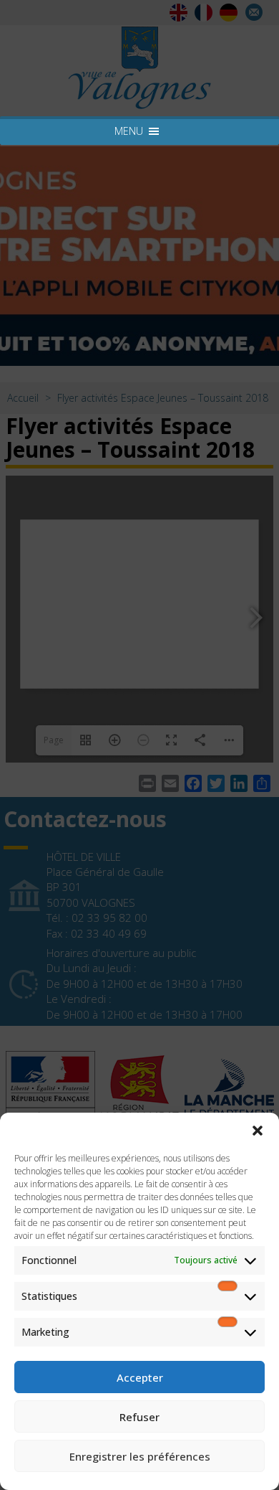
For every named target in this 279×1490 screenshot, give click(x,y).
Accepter (140, 1377)
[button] (257, 1130)
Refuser (139, 1417)
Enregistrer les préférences (139, 1456)
